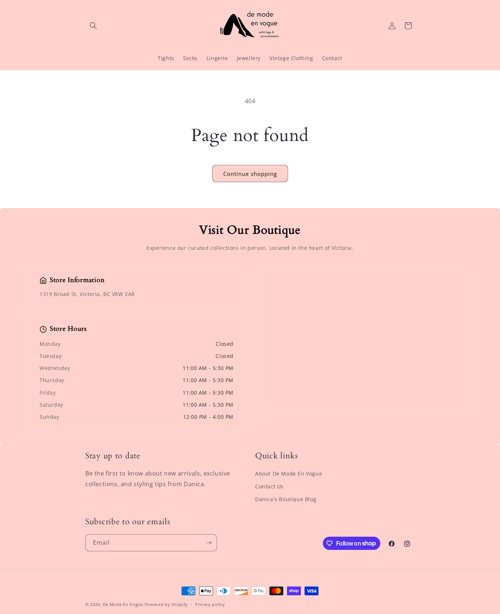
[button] (93, 26)
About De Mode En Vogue (288, 473)
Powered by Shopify (166, 604)
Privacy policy (210, 604)
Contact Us (269, 486)
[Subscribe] (209, 542)
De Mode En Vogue (123, 604)
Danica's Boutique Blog (285, 499)
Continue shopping (250, 173)
